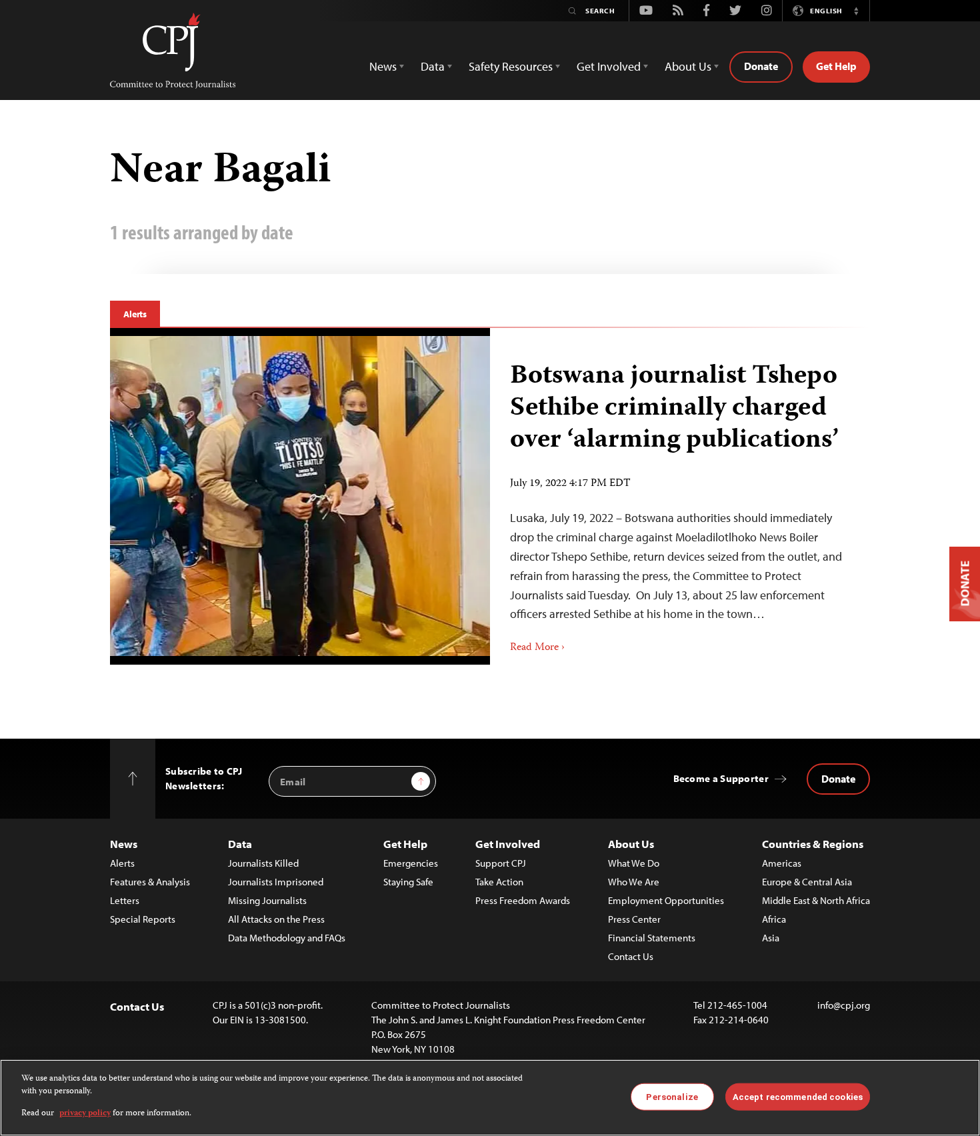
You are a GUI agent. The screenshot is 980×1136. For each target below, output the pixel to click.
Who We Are (633, 881)
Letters (124, 900)
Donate (761, 66)
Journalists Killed (263, 863)
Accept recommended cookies (798, 1096)
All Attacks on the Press (276, 919)
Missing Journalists (267, 900)
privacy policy (85, 1114)
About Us (631, 844)
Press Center (634, 919)
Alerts (135, 314)
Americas (781, 863)
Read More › (537, 648)
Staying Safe (408, 881)
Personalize (671, 1096)
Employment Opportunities (666, 900)
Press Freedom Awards (522, 900)
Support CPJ (500, 863)
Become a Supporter (721, 778)
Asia (770, 937)
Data (240, 844)
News (123, 844)
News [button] (383, 66)
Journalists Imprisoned (275, 881)
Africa (774, 919)
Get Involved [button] (609, 66)
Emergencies (410, 863)
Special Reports (142, 919)
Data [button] (433, 66)
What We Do (633, 863)
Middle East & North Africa (816, 900)
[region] (490, 1097)
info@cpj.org (843, 1005)
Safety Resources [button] (511, 66)
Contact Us (630, 956)
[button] (856, 10)
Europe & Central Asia (807, 881)
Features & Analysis (150, 881)
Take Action (499, 881)
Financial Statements (651, 937)
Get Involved (507, 844)
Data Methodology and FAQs (286, 937)
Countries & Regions (812, 844)
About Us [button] (688, 66)
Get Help (836, 66)
